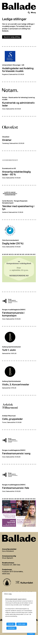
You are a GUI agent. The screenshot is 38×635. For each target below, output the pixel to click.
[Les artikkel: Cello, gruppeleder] (19, 407)
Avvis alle (11, 624)
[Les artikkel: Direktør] (19, 128)
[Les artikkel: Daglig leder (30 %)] (19, 232)
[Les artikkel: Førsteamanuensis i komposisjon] (19, 304)
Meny (33, 13)
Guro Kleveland (8, 551)
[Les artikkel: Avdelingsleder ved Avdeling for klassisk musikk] (19, 59)
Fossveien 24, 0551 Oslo (11, 565)
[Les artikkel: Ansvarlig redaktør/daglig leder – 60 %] (19, 163)
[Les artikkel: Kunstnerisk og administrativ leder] (19, 94)
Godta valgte (21, 624)
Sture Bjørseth (7, 558)
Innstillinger (31, 633)
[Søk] (29, 13)
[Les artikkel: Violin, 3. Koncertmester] (19, 373)
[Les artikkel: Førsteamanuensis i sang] (19, 442)
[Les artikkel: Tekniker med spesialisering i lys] (19, 197)
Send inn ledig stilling (12, 37)
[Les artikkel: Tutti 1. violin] (19, 338)
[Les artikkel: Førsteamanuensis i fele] (19, 476)
